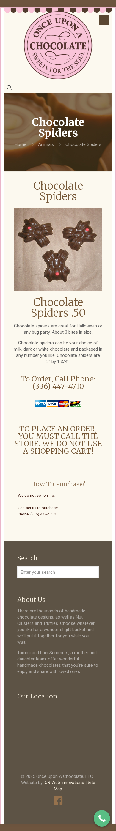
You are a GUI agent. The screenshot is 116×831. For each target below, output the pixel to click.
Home (20, 144)
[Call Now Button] (102, 818)
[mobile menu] (104, 20)
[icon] (58, 800)
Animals (46, 144)
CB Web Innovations (64, 782)
